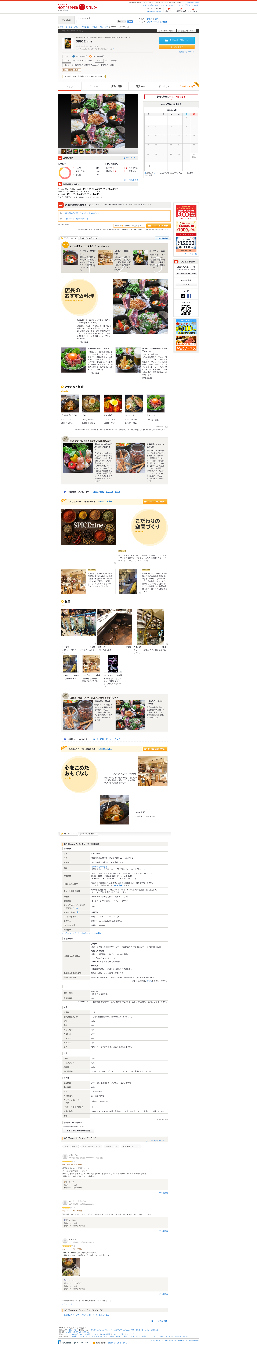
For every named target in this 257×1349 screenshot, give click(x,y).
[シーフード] (134, 403)
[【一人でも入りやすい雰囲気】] (152, 771)
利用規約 (181, 1340)
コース (95, 492)
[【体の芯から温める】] (78, 715)
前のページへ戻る (66, 27)
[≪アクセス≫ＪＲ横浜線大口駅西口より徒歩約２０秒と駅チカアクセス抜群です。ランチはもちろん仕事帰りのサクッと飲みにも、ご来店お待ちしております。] (88, 536)
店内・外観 (116, 86)
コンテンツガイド (169, 5)
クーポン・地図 (187, 86)
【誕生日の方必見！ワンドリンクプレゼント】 (82, 213)
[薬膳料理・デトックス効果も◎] (130, 458)
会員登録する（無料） (154, 11)
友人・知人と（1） (130, 1146)
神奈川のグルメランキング (81, 1336)
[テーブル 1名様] (78, 627)
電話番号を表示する (187, 52)
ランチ (117, 492)
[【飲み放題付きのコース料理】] (130, 715)
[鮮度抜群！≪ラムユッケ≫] (73, 360)
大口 (184, 2)
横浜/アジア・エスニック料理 (124, 1330)
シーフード (130, 1334)
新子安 (197, 2)
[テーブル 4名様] (91, 663)
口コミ (164, 86)
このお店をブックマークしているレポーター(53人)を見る (87, 1315)
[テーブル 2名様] (70, 663)
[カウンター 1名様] (114, 627)
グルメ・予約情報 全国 (82, 27)
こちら (144, 869)
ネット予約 (117, 885)
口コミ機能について (156, 1141)
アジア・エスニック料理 (157, 22)
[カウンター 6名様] (113, 663)
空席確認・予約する (179, 40)
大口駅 (68, 1332)
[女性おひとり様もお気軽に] (105, 257)
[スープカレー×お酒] (140, 257)
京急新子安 (190, 2)
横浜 (156, 19)
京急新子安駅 (77, 1332)
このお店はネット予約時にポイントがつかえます (83, 76)
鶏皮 (123, 1334)
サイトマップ (155, 1340)
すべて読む (163, 1193)
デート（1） (111, 1146)
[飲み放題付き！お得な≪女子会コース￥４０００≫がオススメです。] (140, 306)
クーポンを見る (177, 47)
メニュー (93, 86)
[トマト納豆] (113, 403)
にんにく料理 (105, 1334)
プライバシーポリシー (169, 1340)
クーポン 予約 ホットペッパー (189, 5)
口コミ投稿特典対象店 (70, 70)
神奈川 (149, 19)
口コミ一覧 (68, 1304)
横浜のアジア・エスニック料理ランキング (156, 1336)
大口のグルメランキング (180, 1336)
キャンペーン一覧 (191, 254)
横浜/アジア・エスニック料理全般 (147, 1330)
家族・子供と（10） (91, 1146)
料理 (102, 492)
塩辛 (81, 1334)
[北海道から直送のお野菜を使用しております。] (78, 458)
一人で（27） (70, 1146)
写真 (140, 86)
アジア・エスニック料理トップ (101, 1330)
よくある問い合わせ (151, 5)
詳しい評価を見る (131, 180)
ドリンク (109, 492)
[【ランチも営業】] (114, 809)
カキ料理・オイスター (91, 1334)
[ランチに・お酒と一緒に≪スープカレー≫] (128, 360)
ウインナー (116, 1334)
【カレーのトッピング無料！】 (76, 219)
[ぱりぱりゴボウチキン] (70, 403)
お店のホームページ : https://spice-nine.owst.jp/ (82, 933)
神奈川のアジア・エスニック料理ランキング (107, 1336)
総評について (131, 158)
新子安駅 (86, 1332)
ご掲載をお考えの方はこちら (117, 1343)
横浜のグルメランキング (132, 1336)
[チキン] (91, 403)
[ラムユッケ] (155, 403)
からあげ (75, 1334)
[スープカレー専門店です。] (70, 257)
